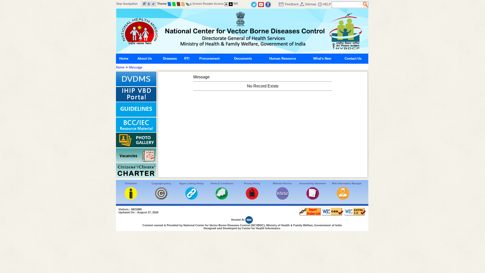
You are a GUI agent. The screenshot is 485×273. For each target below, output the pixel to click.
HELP (327, 4)
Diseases (170, 58)
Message (135, 67)
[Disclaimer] (131, 198)
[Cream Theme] (183, 4)
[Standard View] (226, 4)
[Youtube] (261, 4)
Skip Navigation (127, 4)
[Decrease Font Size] (153, 3)
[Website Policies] (282, 198)
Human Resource (282, 58)
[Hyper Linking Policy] (191, 198)
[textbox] (347, 5)
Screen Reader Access (208, 4)
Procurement (209, 58)
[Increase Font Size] (144, 3)
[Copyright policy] (161, 198)
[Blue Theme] (169, 4)
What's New (322, 58)
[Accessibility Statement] (312, 198)
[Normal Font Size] (149, 3)
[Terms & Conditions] (221, 198)
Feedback (292, 4)
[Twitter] (254, 4)
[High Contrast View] (231, 4)
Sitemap (310, 4)
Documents (243, 58)
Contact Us (353, 58)
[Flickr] (268, 4)
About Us (144, 58)
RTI (186, 58)
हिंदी (235, 4)
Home (123, 58)
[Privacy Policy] (252, 198)
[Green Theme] (174, 4)
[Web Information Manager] (343, 198)
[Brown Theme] (178, 4)
